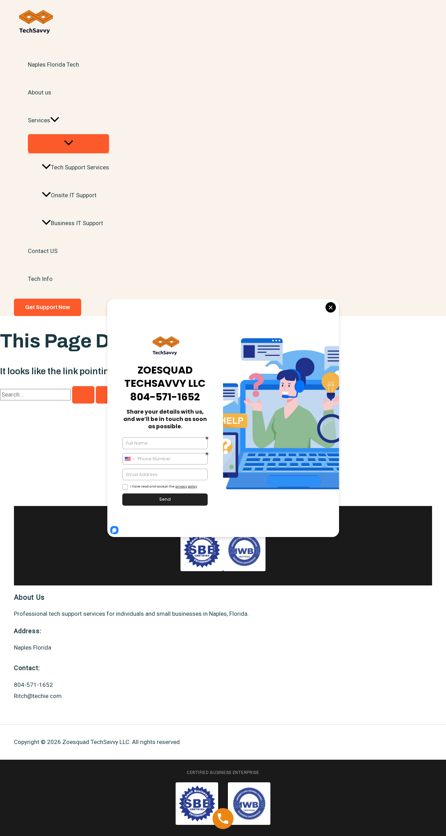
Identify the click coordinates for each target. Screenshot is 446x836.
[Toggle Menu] (68, 143)
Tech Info (40, 278)
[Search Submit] (83, 395)
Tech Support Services (80, 167)
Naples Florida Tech (53, 64)
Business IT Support (77, 223)
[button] (54, 120)
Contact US (42, 250)
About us (39, 92)
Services (39, 120)
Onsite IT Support (74, 195)
